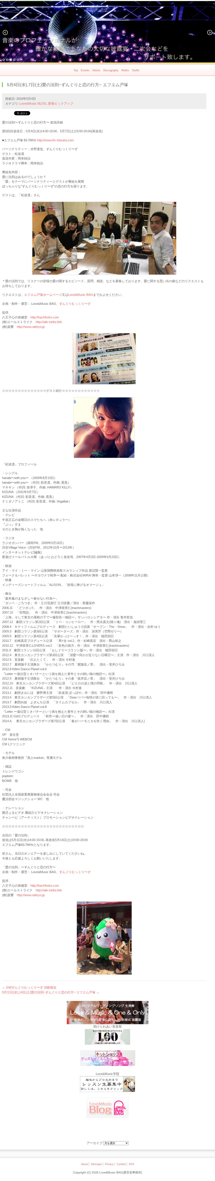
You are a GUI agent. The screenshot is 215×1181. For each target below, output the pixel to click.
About (84, 1164)
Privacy (109, 1164)
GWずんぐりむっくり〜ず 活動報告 (29, 987)
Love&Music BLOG (33, 103)
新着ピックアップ (60, 103)
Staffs (135, 70)
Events (85, 70)
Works (125, 70)
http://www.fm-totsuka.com (55, 140)
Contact (121, 1164)
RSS (131, 1164)
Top (75, 70)
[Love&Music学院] (107, 1084)
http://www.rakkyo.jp (31, 326)
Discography (110, 70)
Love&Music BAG (80, 294)
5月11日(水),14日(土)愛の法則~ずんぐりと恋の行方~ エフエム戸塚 (50, 992)
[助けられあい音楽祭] (107, 1037)
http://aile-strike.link (49, 322)
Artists (96, 70)
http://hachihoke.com (44, 317)
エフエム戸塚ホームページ (43, 294)
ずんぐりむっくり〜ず (75, 303)
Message (96, 1164)
